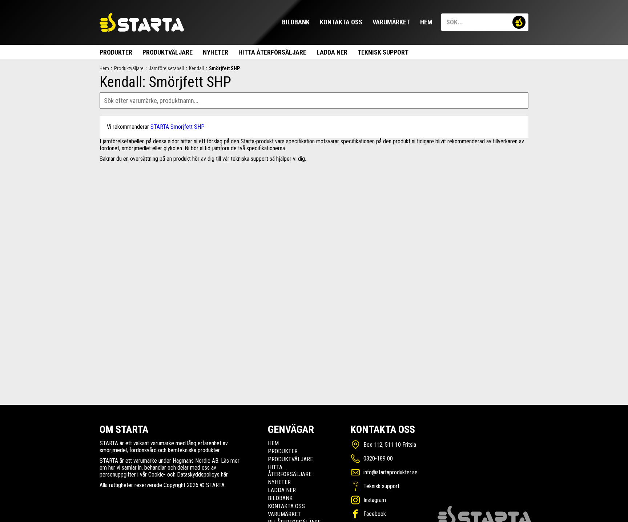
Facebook (374, 513)
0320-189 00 (378, 458)
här (224, 474)
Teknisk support (383, 52)
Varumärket (391, 22)
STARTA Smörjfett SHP (177, 126)
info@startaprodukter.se (390, 472)
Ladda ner (332, 52)
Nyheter (215, 52)
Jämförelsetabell (166, 68)
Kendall (196, 68)
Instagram (374, 500)
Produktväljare (167, 52)
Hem (426, 22)
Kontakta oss (341, 22)
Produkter (116, 52)
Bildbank (296, 22)
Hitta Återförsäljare (272, 52)
